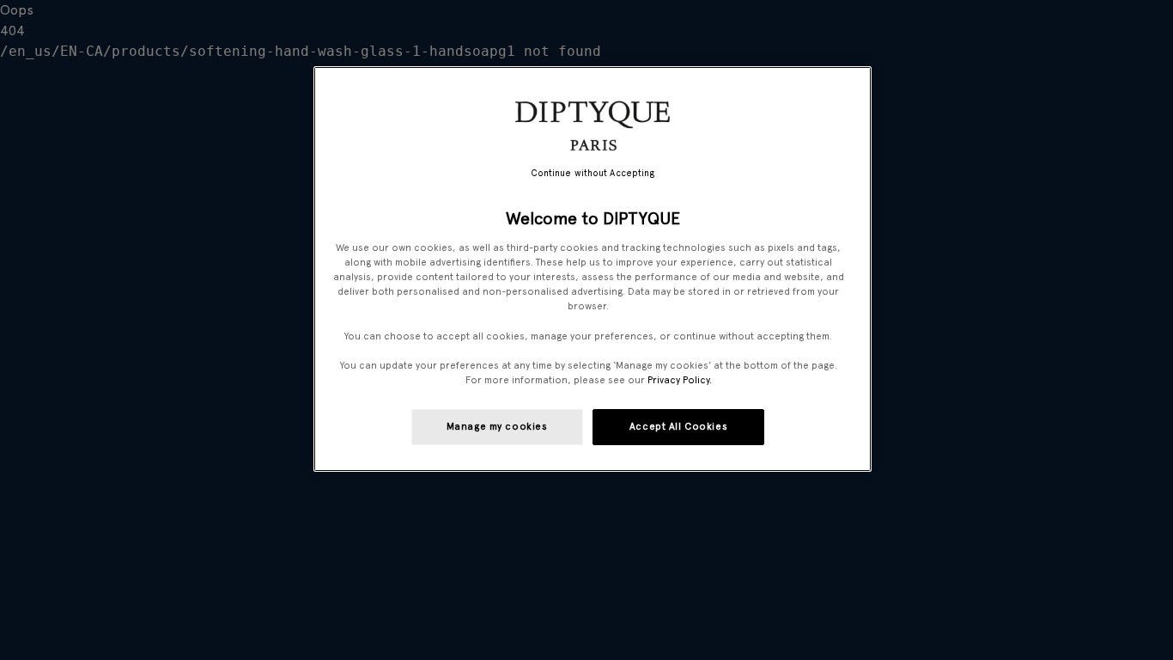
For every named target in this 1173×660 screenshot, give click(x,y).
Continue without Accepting (593, 173)
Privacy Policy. (679, 380)
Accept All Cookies (678, 426)
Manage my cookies (497, 426)
